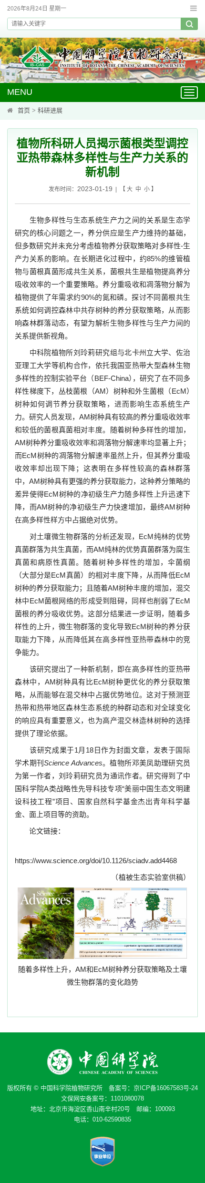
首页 (24, 110)
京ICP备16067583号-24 (165, 1087)
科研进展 (50, 110)
